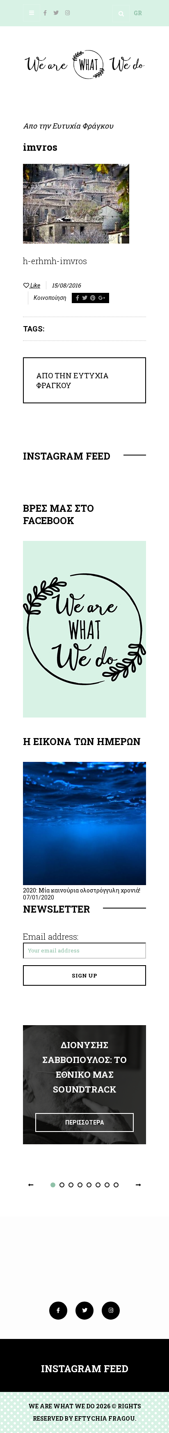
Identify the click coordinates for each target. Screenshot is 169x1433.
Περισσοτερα (84, 1122)
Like (34, 285)
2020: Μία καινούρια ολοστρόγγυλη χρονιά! (81, 890)
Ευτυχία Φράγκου (82, 126)
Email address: (50, 936)
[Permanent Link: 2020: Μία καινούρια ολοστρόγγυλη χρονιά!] (84, 883)
